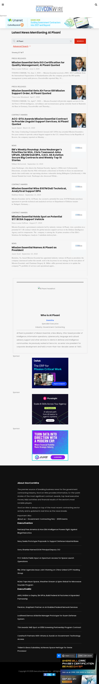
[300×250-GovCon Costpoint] (50, 373)
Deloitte (50, 320)
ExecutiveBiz (24, 588)
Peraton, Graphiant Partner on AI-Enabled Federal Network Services (48, 607)
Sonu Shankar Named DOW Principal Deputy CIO (39, 549)
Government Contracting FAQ (41, 519)
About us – (23, 519)
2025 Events (62, 519)
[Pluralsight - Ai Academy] (50, 409)
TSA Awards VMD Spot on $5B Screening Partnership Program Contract (49, 627)
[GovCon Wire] (49, 9)
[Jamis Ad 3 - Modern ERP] (50, 445)
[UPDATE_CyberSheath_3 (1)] (78, 669)
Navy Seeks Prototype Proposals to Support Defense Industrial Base (48, 541)
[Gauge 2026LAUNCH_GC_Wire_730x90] (49, 22)
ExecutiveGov (25, 523)
